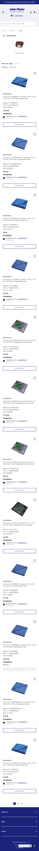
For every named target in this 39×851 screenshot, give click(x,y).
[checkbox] (3, 36)
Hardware (12, 30)
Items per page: (7, 63)
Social (3, 831)
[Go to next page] (25, 803)
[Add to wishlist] (34, 73)
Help (3, 822)
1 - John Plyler (18, 16)
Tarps (20, 30)
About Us (4, 812)
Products (4, 30)
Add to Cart (21, 124)
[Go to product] (19, 82)
